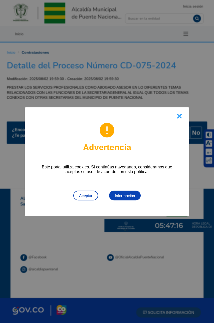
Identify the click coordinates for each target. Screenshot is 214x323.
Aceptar (85, 195)
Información (125, 195)
